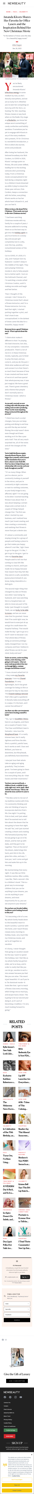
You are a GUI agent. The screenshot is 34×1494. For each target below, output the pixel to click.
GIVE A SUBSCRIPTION (17, 1381)
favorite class (17, 556)
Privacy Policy (8, 1419)
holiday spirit (20, 232)
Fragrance (7, 1210)
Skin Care (23, 1072)
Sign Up (24, 1277)
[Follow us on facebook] (5, 1397)
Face (15, 12)
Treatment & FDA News (24, 1045)
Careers (6, 1406)
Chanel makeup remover (18, 693)
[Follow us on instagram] (15, 1397)
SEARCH (17, 1320)
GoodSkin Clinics (21, 719)
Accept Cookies (17, 1490)
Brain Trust (7, 1416)
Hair (5, 1072)
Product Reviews (22, 1153)
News (5, 1238)
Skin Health (8, 1099)
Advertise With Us (9, 1413)
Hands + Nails (9, 1044)
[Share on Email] (6, 1340)
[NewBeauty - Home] (17, 3)
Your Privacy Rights (17, 1479)
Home (8, 12)
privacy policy (18, 1282)
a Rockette (11, 120)
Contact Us (7, 1402)
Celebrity (23, 12)
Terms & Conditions (9, 1426)
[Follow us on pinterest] (10, 1397)
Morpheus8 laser (11, 734)
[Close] (32, 1455)
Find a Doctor (8, 1409)
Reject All (17, 1485)
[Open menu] (4, 3)
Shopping (23, 1126)
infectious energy (12, 92)
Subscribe (9, 1436)
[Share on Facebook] (3, 1340)
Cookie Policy (8, 1423)
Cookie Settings (10, 1430)
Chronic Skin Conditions (24, 1211)
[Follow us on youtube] (21, 1397)
